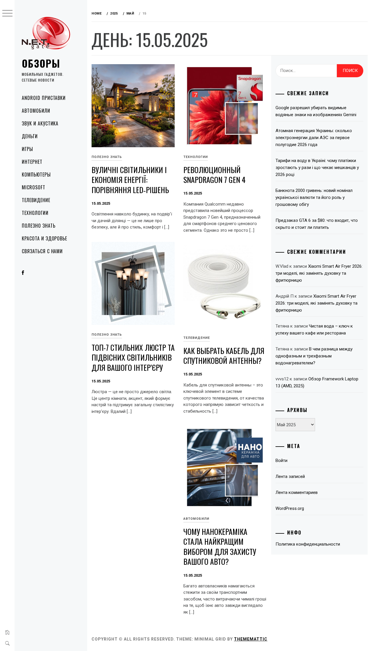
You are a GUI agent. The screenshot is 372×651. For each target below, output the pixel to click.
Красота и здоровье (44, 238)
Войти (281, 460)
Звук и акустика (40, 123)
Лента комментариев (297, 492)
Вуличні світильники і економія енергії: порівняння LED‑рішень (130, 179)
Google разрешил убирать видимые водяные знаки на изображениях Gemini (316, 111)
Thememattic (250, 639)
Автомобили (36, 110)
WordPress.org (290, 508)
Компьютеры (36, 174)
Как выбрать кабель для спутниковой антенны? (223, 355)
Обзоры (41, 63)
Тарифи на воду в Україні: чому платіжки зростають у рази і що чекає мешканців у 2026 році (317, 167)
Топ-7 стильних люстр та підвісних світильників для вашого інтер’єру (133, 357)
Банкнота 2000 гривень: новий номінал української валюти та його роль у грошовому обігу (314, 197)
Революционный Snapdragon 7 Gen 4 (214, 175)
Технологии (35, 212)
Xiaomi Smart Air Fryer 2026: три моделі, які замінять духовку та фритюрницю (319, 273)
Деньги (30, 136)
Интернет (32, 161)
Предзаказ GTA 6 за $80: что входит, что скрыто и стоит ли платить (317, 224)
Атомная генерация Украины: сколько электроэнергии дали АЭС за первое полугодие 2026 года (314, 137)
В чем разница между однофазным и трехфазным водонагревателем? (314, 356)
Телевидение (36, 200)
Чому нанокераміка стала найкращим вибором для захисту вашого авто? (219, 546)
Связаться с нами (42, 251)
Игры (27, 148)
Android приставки (44, 97)
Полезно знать (38, 225)
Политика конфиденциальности (308, 544)
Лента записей (290, 476)
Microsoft (33, 187)
